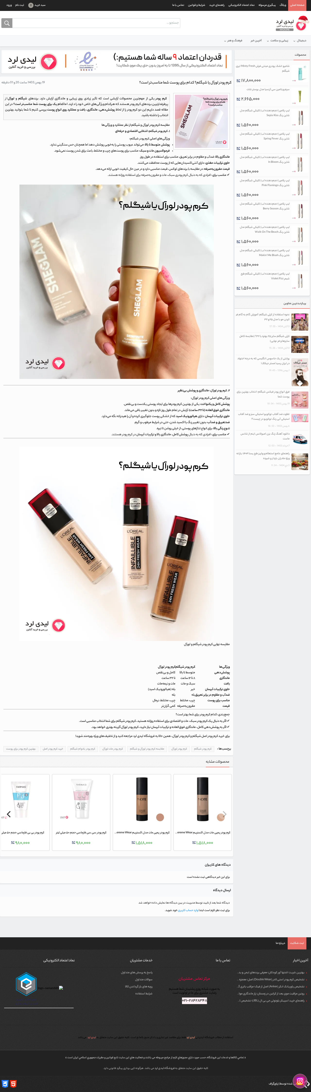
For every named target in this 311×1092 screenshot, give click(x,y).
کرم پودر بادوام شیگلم (82, 749)
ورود (9, 5)
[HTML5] (13, 1084)
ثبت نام (19, 5)
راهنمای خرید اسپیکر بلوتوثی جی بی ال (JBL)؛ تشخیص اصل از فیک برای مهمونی (258, 1000)
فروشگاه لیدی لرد (165, 1068)
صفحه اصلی (297, 5)
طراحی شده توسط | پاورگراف (285, 1084)
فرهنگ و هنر (235, 40)
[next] (9, 814)
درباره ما (280, 943)
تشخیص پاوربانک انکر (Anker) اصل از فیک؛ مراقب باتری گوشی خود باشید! (261, 986)
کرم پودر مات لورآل (112, 749)
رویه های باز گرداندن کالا (139, 986)
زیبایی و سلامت (279, 40)
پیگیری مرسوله (267, 5)
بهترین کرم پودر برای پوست (21, 749)
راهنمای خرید (217, 5)
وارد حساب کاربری (187, 910)
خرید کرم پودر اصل (53, 749)
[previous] (224, 814)
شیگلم (153, 131)
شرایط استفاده (144, 993)
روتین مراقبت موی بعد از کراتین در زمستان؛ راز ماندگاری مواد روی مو (266, 993)
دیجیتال (301, 40)
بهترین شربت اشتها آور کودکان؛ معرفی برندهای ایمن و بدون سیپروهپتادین (261, 972)
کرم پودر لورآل (218, 390)
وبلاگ (283, 5)
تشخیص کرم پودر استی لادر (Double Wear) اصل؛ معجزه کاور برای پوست (262, 979)
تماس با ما (178, 5)
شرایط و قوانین (196, 5)
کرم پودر (163, 131)
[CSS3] (5, 1084)
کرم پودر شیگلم (139, 138)
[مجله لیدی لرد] (291, 23)
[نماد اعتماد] (117, 61)
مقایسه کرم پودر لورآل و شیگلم (147, 749)
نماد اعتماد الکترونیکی (241, 5)
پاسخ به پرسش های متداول (137, 972)
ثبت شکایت (297, 943)
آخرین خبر (256, 40)
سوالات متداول (144, 979)
